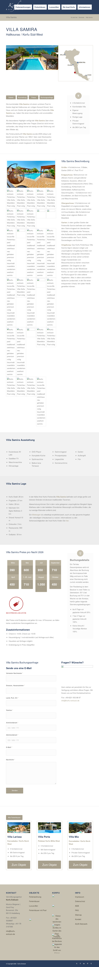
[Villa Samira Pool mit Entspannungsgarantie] (21, 401)
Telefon (9, 710)
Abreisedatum (12, 735)
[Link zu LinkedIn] (84, 963)
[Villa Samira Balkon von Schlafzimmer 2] (21, 302)
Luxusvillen (33, 906)
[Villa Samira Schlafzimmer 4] (21, 352)
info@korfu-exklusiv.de (70, 700)
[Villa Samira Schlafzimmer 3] (51, 302)
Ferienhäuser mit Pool (37, 910)
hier (67, 520)
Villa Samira (11, 17)
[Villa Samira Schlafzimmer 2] (41, 253)
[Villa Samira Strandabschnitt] (11, 218)
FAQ (77, 910)
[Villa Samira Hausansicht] (51, 352)
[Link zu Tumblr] (91, 963)
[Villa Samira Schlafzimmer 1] (31, 253)
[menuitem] (23, 7)
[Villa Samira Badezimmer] (51, 253)
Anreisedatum (12, 722)
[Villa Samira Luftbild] (31, 401)
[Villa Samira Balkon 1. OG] (41, 352)
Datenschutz (80, 901)
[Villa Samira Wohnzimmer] (41, 218)
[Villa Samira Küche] (11, 253)
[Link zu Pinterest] (87, 963)
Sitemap (78, 915)
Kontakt (78, 919)
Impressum (79, 896)
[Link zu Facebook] (80, 963)
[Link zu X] (76, 963)
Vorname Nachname (14, 673)
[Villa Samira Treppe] (21, 253)
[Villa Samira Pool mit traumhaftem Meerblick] (41, 198)
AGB (77, 906)
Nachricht (10, 759)
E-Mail (9, 747)
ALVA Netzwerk (81, 924)
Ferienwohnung (35, 896)
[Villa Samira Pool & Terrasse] (31, 198)
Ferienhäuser (34, 901)
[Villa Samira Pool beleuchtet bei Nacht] (31, 218)
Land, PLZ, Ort (12, 698)
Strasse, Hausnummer (15, 685)
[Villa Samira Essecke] (51, 218)
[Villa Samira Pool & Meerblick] (31, 174)
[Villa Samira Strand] (41, 401)
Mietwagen (36, 514)
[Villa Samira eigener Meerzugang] (51, 198)
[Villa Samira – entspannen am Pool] (21, 198)
